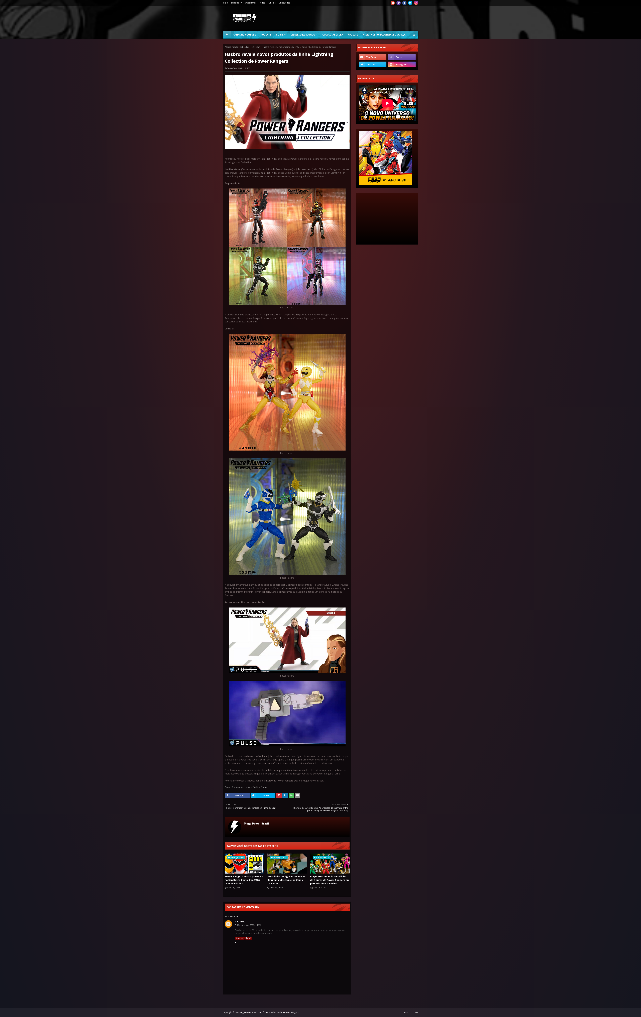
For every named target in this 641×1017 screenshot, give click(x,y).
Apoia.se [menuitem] (353, 34)
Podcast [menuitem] (266, 34)
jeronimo (240, 921)
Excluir (249, 938)
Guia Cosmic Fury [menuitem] (332, 34)
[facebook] (404, 3)
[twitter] (410, 3)
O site (415, 1012)
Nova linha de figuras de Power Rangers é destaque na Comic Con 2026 (286, 880)
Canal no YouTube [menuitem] (244, 34)
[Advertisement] (357, 18)
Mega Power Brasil (256, 823)
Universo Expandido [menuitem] (303, 34)
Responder (240, 938)
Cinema (272, 2)
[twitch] (398, 3)
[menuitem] (227, 35)
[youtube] (393, 3)
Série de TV (236, 2)
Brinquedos (284, 2)
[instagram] (416, 3)
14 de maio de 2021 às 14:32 (249, 925)
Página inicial (231, 47)
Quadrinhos (250, 2)
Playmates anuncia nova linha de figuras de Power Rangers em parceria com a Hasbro (330, 880)
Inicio (225, 2)
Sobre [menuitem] (279, 34)
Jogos (262, 2)
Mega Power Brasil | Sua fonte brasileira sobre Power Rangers (269, 1012)
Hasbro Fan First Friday (249, 47)
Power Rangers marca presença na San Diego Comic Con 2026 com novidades (244, 880)
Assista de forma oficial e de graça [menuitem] (384, 34)
